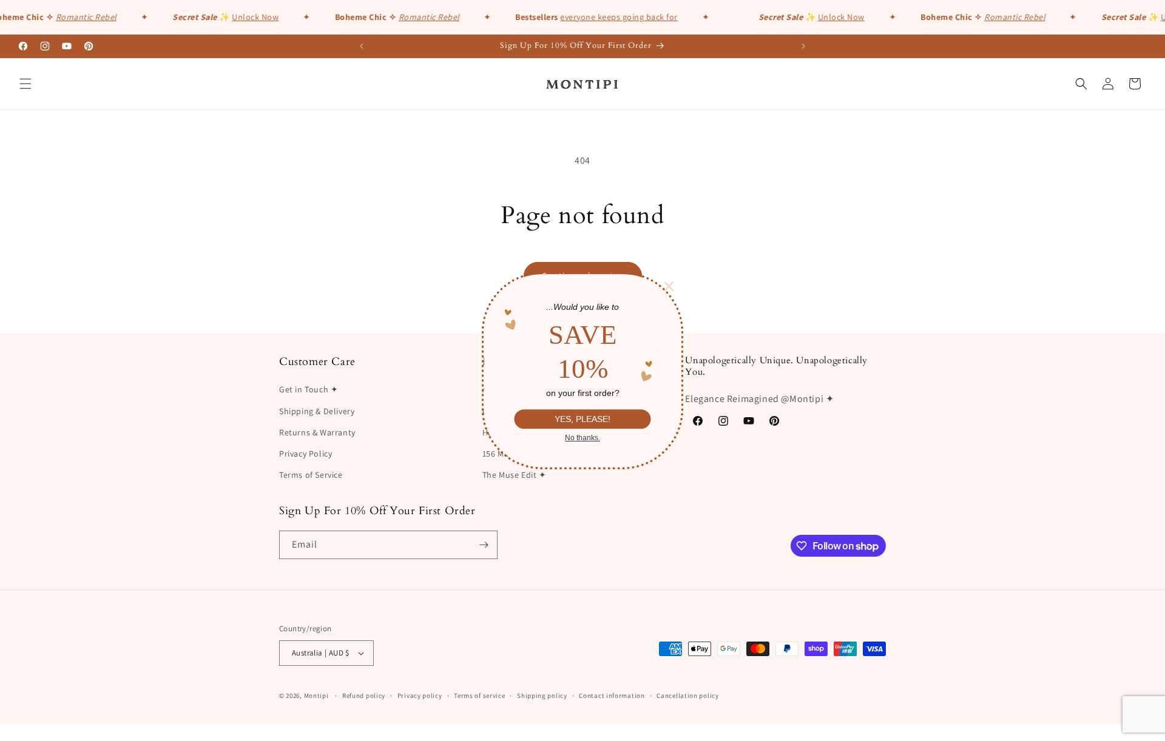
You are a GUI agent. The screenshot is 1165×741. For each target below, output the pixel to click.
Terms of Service (311, 474)
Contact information (611, 695)
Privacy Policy (305, 453)
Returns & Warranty (317, 432)
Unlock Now (251, 17)
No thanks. (582, 438)
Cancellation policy (687, 695)
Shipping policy (542, 695)
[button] (25, 83)
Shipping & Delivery (316, 411)
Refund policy (363, 695)
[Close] (669, 286)
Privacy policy (419, 695)
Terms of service (479, 695)
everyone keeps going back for (615, 17)
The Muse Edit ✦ (514, 474)
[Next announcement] (803, 46)
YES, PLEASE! (582, 419)
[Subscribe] (483, 545)
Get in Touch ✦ (308, 389)
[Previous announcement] (361, 46)
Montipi (316, 695)
